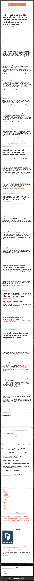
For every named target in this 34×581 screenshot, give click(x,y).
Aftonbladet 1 (11, 137)
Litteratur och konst (19, 143)
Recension (23, 143)
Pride (14, 188)
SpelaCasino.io (26, 546)
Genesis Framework (18, 578)
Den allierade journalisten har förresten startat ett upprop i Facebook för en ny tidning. (14, 367)
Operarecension (6, 495)
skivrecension (20, 520)
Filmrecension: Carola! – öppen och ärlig (10, 470)
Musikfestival (8, 518)
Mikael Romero (8, 43)
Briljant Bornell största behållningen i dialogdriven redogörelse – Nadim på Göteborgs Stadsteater (16, 438)
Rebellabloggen (4, 320)
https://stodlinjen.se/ (25, 559)
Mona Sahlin (15, 139)
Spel (4, 498)
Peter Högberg (11, 320)
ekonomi (18, 285)
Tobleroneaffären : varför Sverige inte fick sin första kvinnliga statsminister (13, 41)
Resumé (7, 137)
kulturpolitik (26, 139)
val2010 (11, 406)
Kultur (24, 516)
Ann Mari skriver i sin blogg (17, 240)
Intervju (3, 482)
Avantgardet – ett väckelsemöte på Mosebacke (11, 434)
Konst (23, 516)
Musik (3, 489)
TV (4, 507)
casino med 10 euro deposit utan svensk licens (16, 546)
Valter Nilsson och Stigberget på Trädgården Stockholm (13, 460)
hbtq (24, 188)
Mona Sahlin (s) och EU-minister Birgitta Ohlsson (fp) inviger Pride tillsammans (16, 152)
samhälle (29, 139)
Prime (19, 405)
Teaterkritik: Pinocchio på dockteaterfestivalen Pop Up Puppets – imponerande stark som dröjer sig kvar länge (15, 449)
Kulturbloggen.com (17, 4)
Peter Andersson (22, 320)
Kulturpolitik (14, 143)
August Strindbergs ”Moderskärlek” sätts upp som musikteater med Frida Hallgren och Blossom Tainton (15, 467)
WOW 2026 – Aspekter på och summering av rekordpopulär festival (15, 463)
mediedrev (9, 140)
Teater (4, 506)
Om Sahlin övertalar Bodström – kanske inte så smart (16, 294)
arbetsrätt (3, 324)
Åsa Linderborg (16, 405)
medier (23, 139)
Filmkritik (25, 514)
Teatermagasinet (18, 272)
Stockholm (26, 520)
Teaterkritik (5, 499)
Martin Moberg (9, 321)
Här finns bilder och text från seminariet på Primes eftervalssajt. (11, 403)
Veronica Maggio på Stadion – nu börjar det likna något (13, 432)
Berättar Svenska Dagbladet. (6, 302)
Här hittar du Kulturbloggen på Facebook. (7, 476)
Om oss (3, 571)
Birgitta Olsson (17, 188)
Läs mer (14, 433)
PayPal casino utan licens (5, 555)
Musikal (5, 504)
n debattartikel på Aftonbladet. (22, 366)
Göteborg (10, 516)
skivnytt (17, 520)
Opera (4, 505)
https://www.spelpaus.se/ (19, 559)
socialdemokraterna (24, 323)
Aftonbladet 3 (22, 137)
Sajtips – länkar (4, 573)
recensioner (26, 518)
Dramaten (20, 515)
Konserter (20, 516)
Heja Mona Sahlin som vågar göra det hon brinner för (15, 198)
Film (4, 503)
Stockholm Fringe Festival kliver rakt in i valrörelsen (12, 441)
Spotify (23, 520)
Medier (14, 144)
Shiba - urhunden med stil (5, 527)
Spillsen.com (19, 549)
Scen (8, 327)
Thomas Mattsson (23, 410)
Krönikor (5, 485)
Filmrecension (6, 494)
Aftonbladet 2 (17, 137)
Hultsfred (13, 516)
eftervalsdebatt (22, 405)
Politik (15, 518)
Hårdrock (15, 516)
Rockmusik (4, 520)
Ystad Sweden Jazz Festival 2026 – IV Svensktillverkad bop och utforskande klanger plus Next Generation (14, 457)
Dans (4, 502)
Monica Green (16, 320)
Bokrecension (10, 143)
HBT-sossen (14, 321)
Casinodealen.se (5, 552)
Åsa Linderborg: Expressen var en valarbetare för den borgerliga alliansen (15, 335)
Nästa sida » (9, 415)
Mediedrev (11, 144)
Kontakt (3, 569)
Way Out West (22, 521)
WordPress (22, 578)
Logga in (25, 578)
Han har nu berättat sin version (11, 66)
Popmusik (17, 518)
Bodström (15, 323)
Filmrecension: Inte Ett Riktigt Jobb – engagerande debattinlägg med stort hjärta (16, 453)
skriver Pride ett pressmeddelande (24, 161)
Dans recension (6, 493)
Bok (3, 514)
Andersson (4, 321)
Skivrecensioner (6, 497)
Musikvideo (11, 518)
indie (18, 516)
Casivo (16, 557)
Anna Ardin (28, 320)
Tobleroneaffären (5, 140)
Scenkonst (14, 520)
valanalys (26, 405)
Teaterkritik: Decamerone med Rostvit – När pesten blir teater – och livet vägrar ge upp (16, 445)
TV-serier (5, 508)
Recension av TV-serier (7, 496)
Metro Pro (14, 578)
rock (28, 518)
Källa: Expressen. (5, 216)
